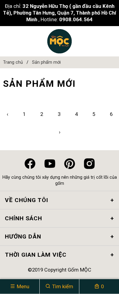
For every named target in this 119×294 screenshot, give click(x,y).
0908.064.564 (76, 19)
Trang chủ (13, 62)
